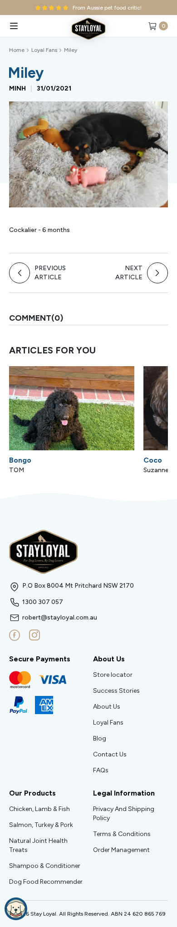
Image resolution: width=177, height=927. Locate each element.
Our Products (32, 793)
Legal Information (124, 793)
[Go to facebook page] (14, 635)
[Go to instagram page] (34, 635)
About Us (109, 659)
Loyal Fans (44, 50)
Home (17, 50)
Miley (70, 50)
